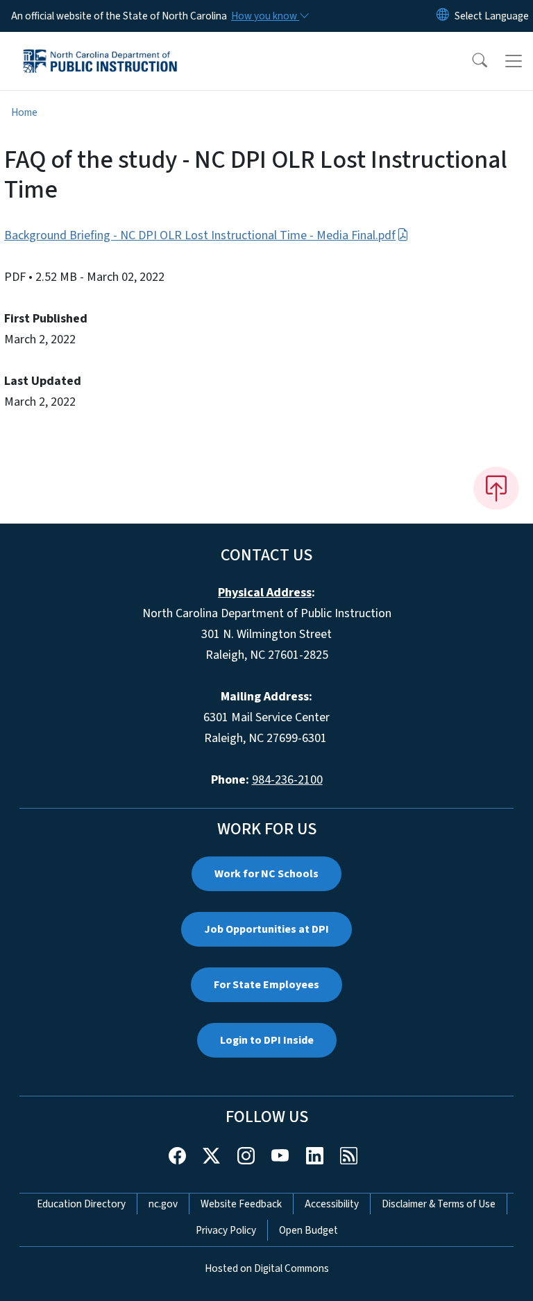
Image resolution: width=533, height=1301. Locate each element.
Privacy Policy (226, 1230)
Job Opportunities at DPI (266, 929)
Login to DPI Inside (267, 1040)
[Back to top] (496, 488)
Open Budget (308, 1230)
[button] (470, 61)
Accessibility (332, 1204)
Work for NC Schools (266, 873)
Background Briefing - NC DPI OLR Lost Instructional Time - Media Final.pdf (200, 235)
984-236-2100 (287, 780)
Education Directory (81, 1204)
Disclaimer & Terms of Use (439, 1204)
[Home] (100, 48)
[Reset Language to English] (443, 16)
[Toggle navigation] (513, 61)
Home (24, 112)
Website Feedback (241, 1204)
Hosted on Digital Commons (267, 1268)
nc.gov (163, 1204)
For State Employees (266, 984)
